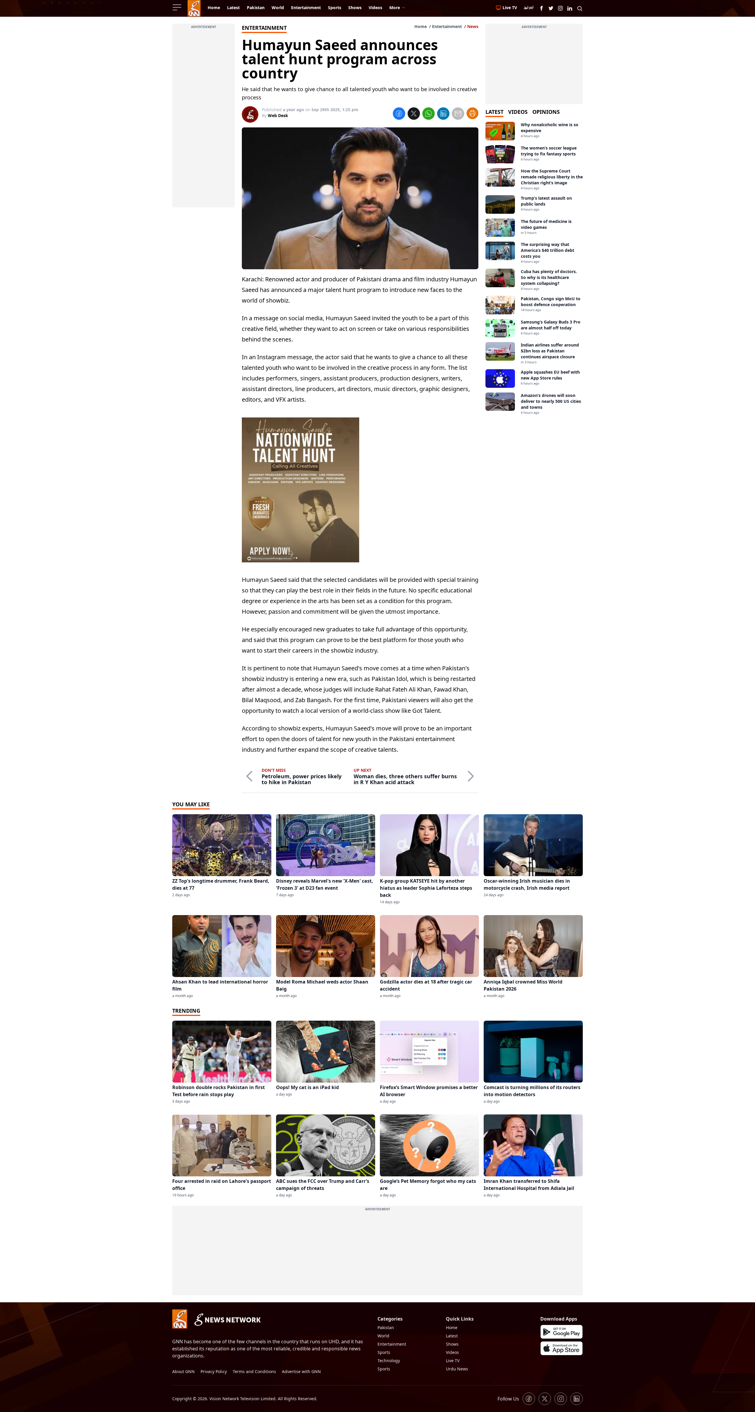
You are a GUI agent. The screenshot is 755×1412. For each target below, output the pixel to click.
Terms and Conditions (254, 1371)
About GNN (183, 1371)
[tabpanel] (534, 268)
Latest (452, 1336)
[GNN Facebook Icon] (541, 8)
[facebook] (399, 114)
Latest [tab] (494, 111)
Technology (389, 1360)
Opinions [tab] (546, 111)
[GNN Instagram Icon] (560, 8)
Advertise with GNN (301, 1371)
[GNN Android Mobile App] (561, 1332)
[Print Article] (472, 113)
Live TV (452, 1360)
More (394, 7)
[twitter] (414, 114)
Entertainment (447, 26)
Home (420, 26)
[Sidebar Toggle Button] (177, 7)
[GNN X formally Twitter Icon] (551, 8)
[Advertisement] (203, 118)
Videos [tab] (518, 111)
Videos (452, 1352)
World (383, 1336)
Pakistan (386, 1327)
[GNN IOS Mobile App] (561, 1348)
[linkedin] (443, 114)
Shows (452, 1344)
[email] (458, 114)
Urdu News (457, 1369)
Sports (384, 1352)
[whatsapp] (428, 114)
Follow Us (508, 1398)
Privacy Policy (214, 1371)
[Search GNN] (580, 8)
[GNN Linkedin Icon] (569, 8)
